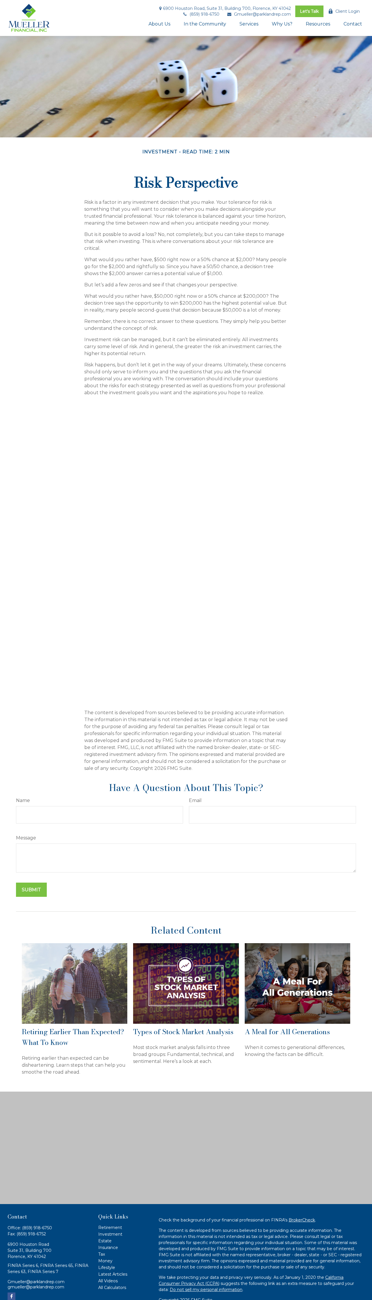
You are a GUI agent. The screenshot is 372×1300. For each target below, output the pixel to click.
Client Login (347, 11)
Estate (105, 1240)
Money (105, 1260)
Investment (110, 1234)
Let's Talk (309, 11)
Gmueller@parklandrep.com (262, 14)
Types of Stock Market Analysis (183, 1031)
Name (23, 800)
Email (195, 800)
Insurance (108, 1247)
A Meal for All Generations (287, 1031)
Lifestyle (106, 1267)
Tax (101, 1254)
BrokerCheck (302, 1220)
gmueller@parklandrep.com (36, 1287)
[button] (159, 24)
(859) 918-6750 (204, 14)
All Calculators (112, 1287)
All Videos (108, 1280)
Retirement (110, 1227)
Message (26, 838)
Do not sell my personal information (206, 1289)
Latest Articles (112, 1274)
